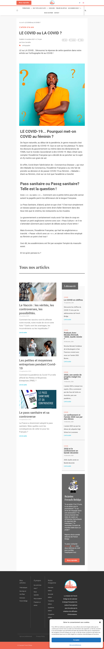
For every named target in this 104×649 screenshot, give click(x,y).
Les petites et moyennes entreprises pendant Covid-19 (37, 364)
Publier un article (61, 8)
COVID (66, 297)
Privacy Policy (40, 636)
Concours (52, 8)
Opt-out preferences (75, 645)
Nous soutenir (48, 13)
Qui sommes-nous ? (73, 8)
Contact (56, 13)
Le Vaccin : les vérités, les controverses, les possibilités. (36, 309)
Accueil (21, 22)
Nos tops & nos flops (39, 8)
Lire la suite (23, 332)
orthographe (26, 45)
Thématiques (26, 8)
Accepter (76, 640)
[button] (100, 622)
